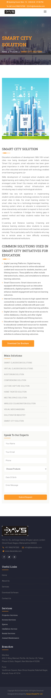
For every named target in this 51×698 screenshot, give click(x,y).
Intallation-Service (9, 629)
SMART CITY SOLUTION (14, 421)
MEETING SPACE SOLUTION (15, 398)
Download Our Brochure (18, 343)
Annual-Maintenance (10, 638)
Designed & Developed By (25, 694)
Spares (5, 624)
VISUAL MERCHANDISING (14, 409)
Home (4, 52)
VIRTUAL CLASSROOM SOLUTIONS (18, 369)
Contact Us (6, 598)
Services (5, 587)
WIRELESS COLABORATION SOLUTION (20, 403)
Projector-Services (10, 615)
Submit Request (25, 497)
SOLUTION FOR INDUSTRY (15, 415)
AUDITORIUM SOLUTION (14, 374)
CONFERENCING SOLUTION (15, 380)
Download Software (10, 593)
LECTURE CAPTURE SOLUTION (16, 386)
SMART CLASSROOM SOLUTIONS (18, 363)
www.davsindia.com (13, 551)
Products (14, 52)
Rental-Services (8, 633)
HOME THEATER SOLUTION (15, 392)
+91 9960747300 (12, 547)
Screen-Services (9, 620)
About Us (6, 581)
